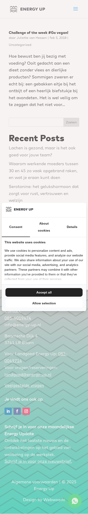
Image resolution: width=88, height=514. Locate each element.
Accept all (44, 292)
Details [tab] (72, 227)
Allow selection (44, 303)
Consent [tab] (15, 227)
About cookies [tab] (44, 227)
